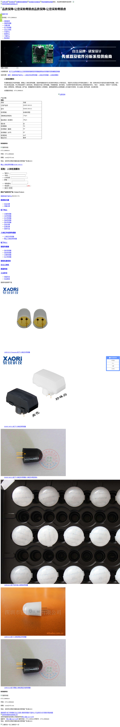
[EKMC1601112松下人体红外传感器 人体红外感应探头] (33, 475)
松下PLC (4, 242)
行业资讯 (38, 712)
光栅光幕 (7, 25)
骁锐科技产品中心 (17, 75)
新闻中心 (7, 34)
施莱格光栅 (5, 200)
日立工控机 (7, 29)
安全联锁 (7, 279)
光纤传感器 (7, 216)
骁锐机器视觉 (30, 71)
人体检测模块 (54, 75)
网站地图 (50, 2)
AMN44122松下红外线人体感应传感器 (16, 585)
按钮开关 (7, 277)
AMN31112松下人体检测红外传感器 (15, 637)
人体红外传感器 (43, 75)
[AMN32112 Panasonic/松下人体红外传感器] (34, 350)
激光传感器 (7, 222)
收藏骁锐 (24, 2)
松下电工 (4, 210)
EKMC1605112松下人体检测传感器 (15, 426)
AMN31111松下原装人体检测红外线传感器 (17, 687)
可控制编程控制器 (54, 71)
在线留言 (37, 2)
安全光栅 (7, 204)
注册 (6, 2)
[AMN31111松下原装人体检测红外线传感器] (33, 686)
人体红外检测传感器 (31, 75)
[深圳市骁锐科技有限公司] (9, 4)
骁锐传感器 (7, 23)
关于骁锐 (44, 712)
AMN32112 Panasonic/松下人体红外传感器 (17, 352)
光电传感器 (7, 214)
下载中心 (7, 36)
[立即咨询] (61, 94)
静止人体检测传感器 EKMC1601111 (11, 164)
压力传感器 (7, 218)
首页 (9, 75)
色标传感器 (44, 71)
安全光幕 (7, 224)
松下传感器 (7, 27)
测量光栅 (7, 206)
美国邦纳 (4, 269)
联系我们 (7, 38)
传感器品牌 (37, 71)
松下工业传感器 (14, 71)
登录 (13, 2)
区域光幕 (7, 226)
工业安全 (4, 273)
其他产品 (7, 228)
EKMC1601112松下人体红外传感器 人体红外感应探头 (20, 477)
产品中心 (7, 31)
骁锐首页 (7, 21)
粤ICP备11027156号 (28, 717)
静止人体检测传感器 (10, 238)
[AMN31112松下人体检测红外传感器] (33, 635)
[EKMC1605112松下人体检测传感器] (36, 425)
